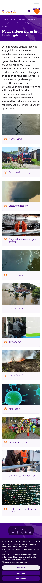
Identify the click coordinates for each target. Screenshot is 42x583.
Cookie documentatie (19, 562)
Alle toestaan (21, 578)
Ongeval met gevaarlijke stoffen (22, 240)
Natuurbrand (16, 375)
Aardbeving (15, 139)
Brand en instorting (19, 172)
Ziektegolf (14, 408)
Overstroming (16, 308)
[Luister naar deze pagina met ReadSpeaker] (36, 5)
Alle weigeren (21, 573)
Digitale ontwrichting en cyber (22, 510)
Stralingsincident (18, 205)
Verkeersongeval (18, 442)
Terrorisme (15, 342)
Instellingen (21, 568)
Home (4, 19)
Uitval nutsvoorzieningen (23, 475)
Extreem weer (16, 275)
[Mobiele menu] (37, 11)
